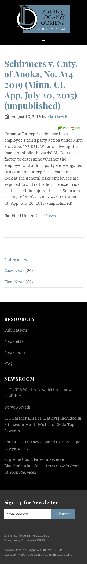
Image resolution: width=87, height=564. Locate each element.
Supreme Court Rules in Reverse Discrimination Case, (42, 465)
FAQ (8, 363)
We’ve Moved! (17, 407)
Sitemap (10, 554)
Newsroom (14, 352)
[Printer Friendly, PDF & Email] (69, 128)
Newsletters (15, 341)
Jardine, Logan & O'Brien (43, 19)
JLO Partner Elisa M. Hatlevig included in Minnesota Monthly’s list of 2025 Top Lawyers (42, 424)
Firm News (14, 281)
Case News (46, 215)
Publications (16, 330)
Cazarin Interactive (58, 554)
